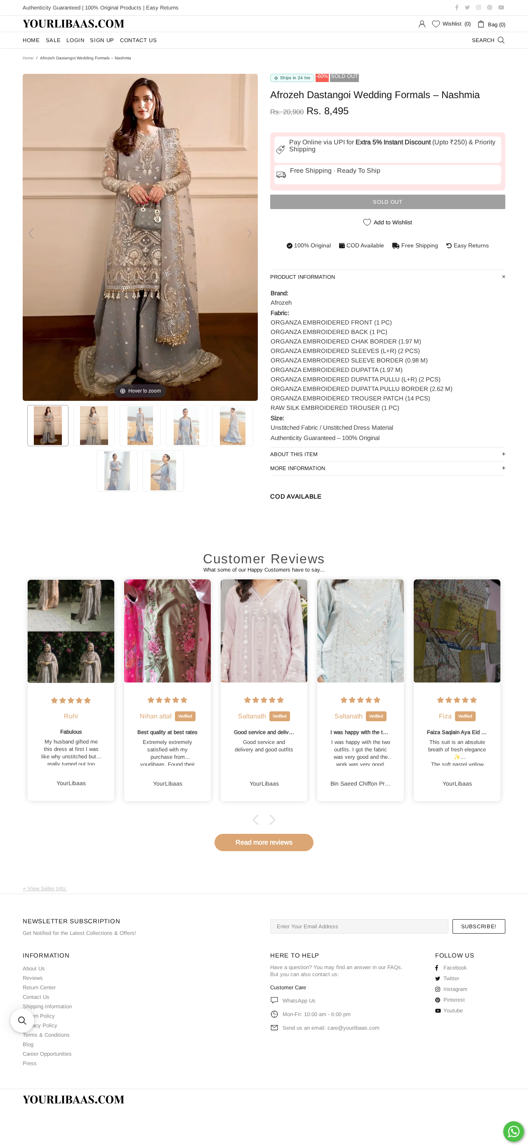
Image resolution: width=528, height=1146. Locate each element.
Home (28, 58)
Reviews (33, 978)
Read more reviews (264, 842)
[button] (258, 820)
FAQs (394, 967)
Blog (28, 1044)
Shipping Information (47, 1006)
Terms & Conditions (46, 1035)
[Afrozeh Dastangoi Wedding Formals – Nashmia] (47, 425)
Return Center (39, 987)
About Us (34, 968)
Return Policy (39, 1016)
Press (30, 1063)
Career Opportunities (47, 1054)
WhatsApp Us (299, 1001)
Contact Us (36, 997)
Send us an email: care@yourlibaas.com (331, 1028)
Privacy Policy (40, 1025)
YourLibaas (74, 23)
